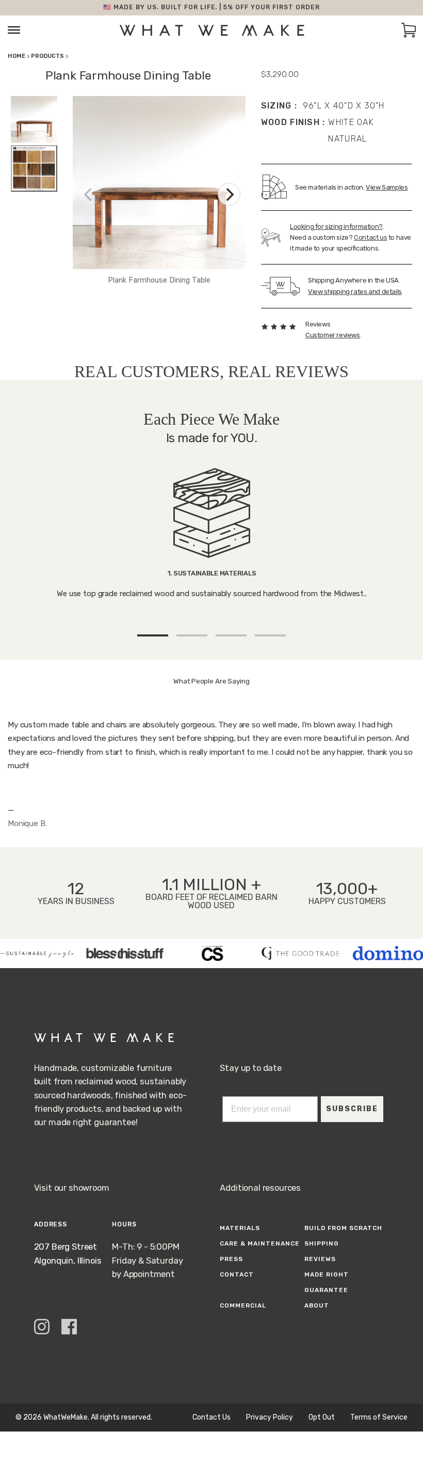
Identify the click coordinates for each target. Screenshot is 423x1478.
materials (240, 1228)
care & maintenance (259, 1243)
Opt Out (321, 1417)
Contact (237, 1274)
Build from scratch (343, 1228)
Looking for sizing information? (336, 226)
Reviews (320, 1259)
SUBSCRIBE (352, 1108)
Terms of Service (379, 1417)
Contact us (370, 237)
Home (16, 56)
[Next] (229, 194)
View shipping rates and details (355, 291)
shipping (321, 1243)
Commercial (243, 1305)
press (231, 1259)
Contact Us (211, 1417)
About (316, 1305)
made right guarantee (326, 1282)
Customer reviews (332, 335)
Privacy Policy (269, 1417)
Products (47, 56)
